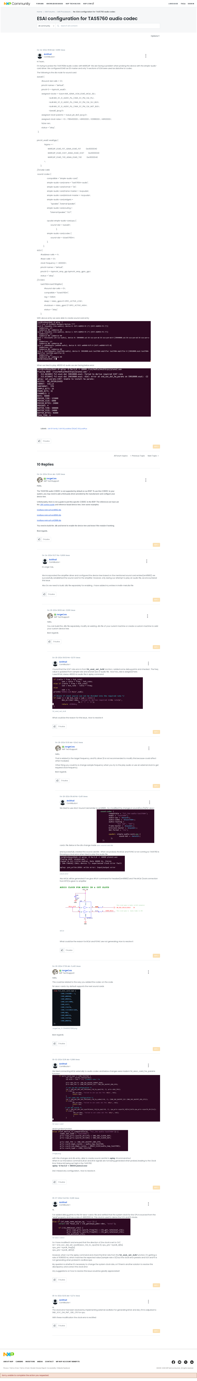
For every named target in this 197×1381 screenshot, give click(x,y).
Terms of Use (14, 1368)
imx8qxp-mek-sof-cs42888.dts (49, 520)
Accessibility (51, 1368)
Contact (49, 1361)
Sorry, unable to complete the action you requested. (25, 1375)
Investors (30, 1361)
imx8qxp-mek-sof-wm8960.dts (49, 515)
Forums (40, 4)
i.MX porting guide (47, 505)
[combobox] (108, 25)
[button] (146, 56)
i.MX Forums (50, 11)
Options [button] (154, 36)
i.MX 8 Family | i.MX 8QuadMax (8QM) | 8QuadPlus (67, 429)
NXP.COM (87, 4)
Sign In (191, 4)
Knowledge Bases (55, 4)
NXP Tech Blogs (73, 4)
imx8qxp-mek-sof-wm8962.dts (49, 510)
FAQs (183, 4)
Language (173, 4)
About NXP (8, 1361)
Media (40, 1361)
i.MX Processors (64, 11)
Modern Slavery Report (38, 1368)
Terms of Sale (24, 1368)
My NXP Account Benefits (68, 1361)
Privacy (5, 1368)
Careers (19, 1361)
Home (39, 11)
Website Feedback (63, 1368)
